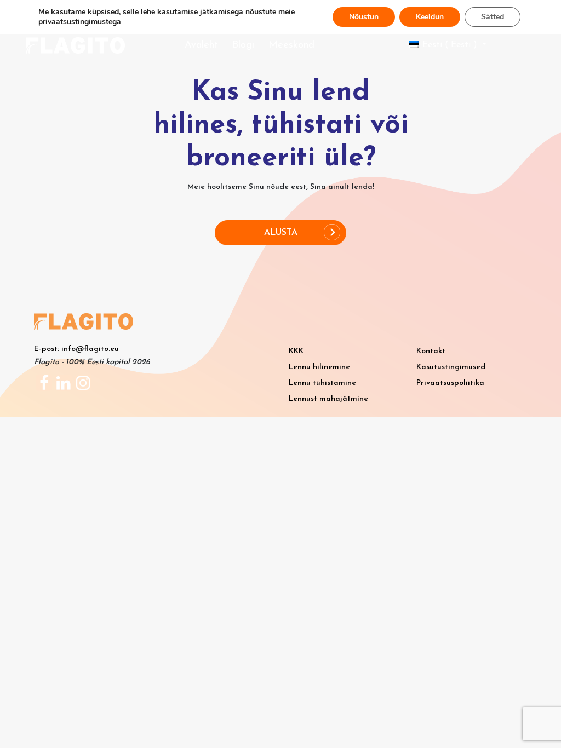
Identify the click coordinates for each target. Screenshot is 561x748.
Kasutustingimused (450, 367)
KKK (296, 351)
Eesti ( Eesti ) (450, 45)
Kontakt (430, 351)
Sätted (492, 16)
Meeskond (291, 45)
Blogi (243, 45)
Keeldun (430, 16)
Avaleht (201, 45)
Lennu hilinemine (319, 367)
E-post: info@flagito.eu (76, 349)
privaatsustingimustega (79, 21)
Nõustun (364, 16)
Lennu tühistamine (322, 383)
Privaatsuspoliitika (450, 383)
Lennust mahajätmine (328, 399)
